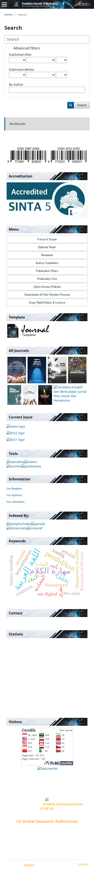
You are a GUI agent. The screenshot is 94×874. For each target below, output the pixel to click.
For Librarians (15, 502)
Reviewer (47, 255)
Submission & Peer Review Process (47, 294)
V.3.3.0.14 (83, 864)
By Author (16, 84)
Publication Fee (47, 278)
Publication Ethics (47, 271)
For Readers (14, 488)
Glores (29, 865)
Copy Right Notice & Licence (47, 302)
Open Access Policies (47, 286)
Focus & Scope (47, 239)
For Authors (14, 495)
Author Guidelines (47, 263)
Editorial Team (47, 247)
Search (82, 105)
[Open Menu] (4, 4)
